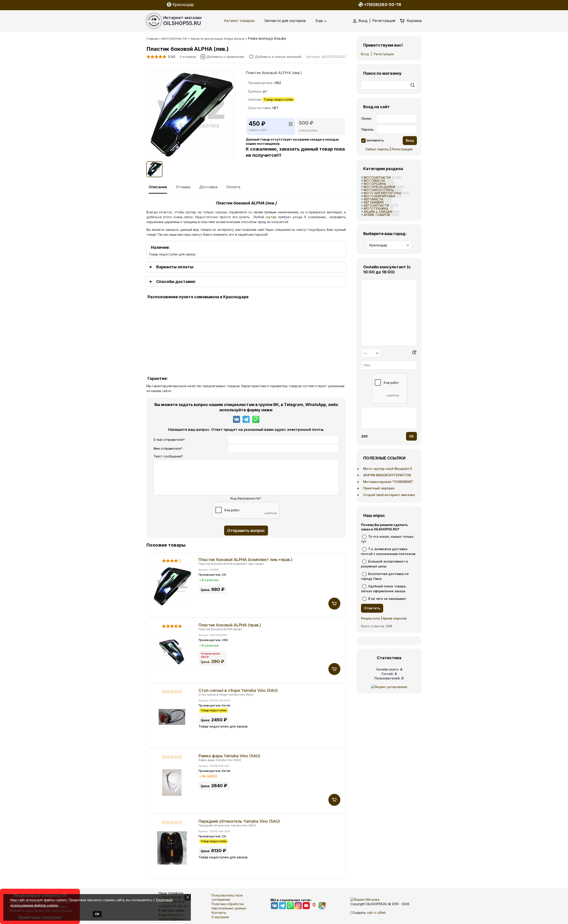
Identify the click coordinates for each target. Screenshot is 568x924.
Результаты (370, 618)
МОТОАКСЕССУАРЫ (379, 190)
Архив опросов (394, 618)
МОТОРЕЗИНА (375, 184)
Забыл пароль (377, 149)
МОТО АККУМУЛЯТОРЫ (382, 193)
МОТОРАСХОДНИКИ (379, 187)
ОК (97, 914)
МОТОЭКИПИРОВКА (379, 196)
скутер (271, 217)
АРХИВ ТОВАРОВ (377, 215)
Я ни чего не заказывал (387, 598)
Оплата (233, 187)
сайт (370, 912)
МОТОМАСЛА (374, 180)
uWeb (381, 912)
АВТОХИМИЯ (374, 202)
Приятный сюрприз (378, 488)
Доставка (208, 187)
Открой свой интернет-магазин (389, 495)
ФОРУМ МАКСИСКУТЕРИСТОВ (387, 475)
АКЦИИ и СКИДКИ (378, 212)
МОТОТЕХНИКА (376, 208)
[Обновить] (414, 353)
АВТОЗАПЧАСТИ (376, 205)
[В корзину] (334, 604)
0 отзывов (188, 57)
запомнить (375, 140)
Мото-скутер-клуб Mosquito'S (387, 469)
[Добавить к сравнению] (222, 56)
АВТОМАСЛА (373, 199)
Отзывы (183, 187)
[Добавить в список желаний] (275, 56)
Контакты (218, 912)
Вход (363, 20)
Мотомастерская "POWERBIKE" (388, 482)
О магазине (220, 917)
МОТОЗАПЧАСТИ (377, 177)
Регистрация (383, 20)
